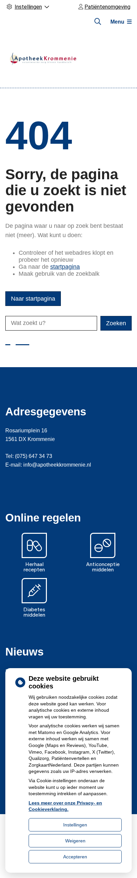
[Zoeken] (97, 21)
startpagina (65, 266)
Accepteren (75, 856)
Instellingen (75, 824)
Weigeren (75, 840)
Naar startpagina (33, 298)
